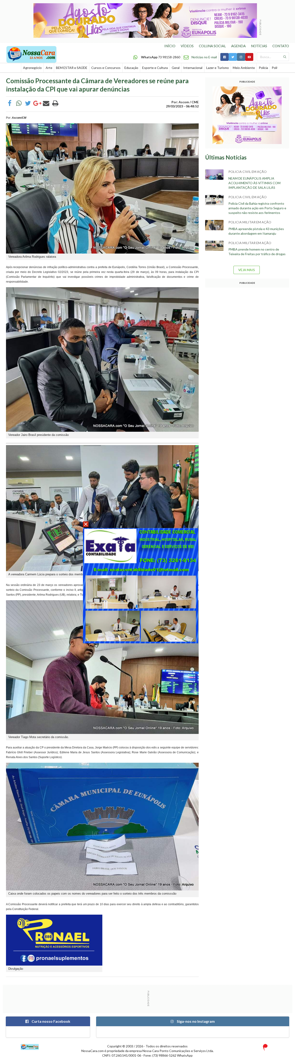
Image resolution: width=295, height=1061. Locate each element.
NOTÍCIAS (259, 46)
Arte (49, 68)
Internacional (192, 68)
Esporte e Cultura (155, 68)
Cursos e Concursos (106, 68)
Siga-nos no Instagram (195, 1021)
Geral (176, 68)
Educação (131, 68)
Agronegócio (32, 68)
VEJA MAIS (246, 270)
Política (277, 68)
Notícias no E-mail (204, 57)
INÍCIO (169, 46)
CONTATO (280, 46)
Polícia (263, 68)
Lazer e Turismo (217, 68)
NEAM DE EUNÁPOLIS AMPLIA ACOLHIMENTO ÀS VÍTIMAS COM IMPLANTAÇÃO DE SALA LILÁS (254, 182)
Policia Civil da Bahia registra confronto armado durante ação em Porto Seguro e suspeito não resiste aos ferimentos (257, 208)
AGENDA (238, 46)
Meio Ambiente (244, 68)
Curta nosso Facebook (50, 1021)
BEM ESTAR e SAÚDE (71, 68)
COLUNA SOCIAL (212, 46)
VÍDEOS (187, 46)
